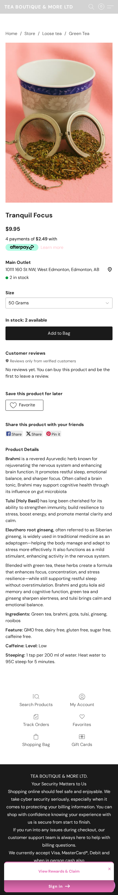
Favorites (82, 724)
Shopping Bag (36, 744)
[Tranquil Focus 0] (59, 123)
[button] (38, 7)
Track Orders (36, 724)
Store (29, 33)
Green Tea (79, 33)
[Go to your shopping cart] (103, 7)
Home (11, 33)
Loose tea (52, 33)
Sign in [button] (56, 886)
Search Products (36, 704)
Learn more (52, 247)
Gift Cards (82, 744)
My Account (82, 704)
